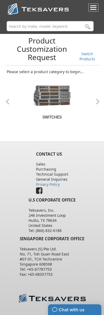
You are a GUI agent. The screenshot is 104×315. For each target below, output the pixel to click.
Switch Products (87, 56)
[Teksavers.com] (52, 297)
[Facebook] (40, 191)
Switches (52, 117)
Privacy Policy (48, 184)
